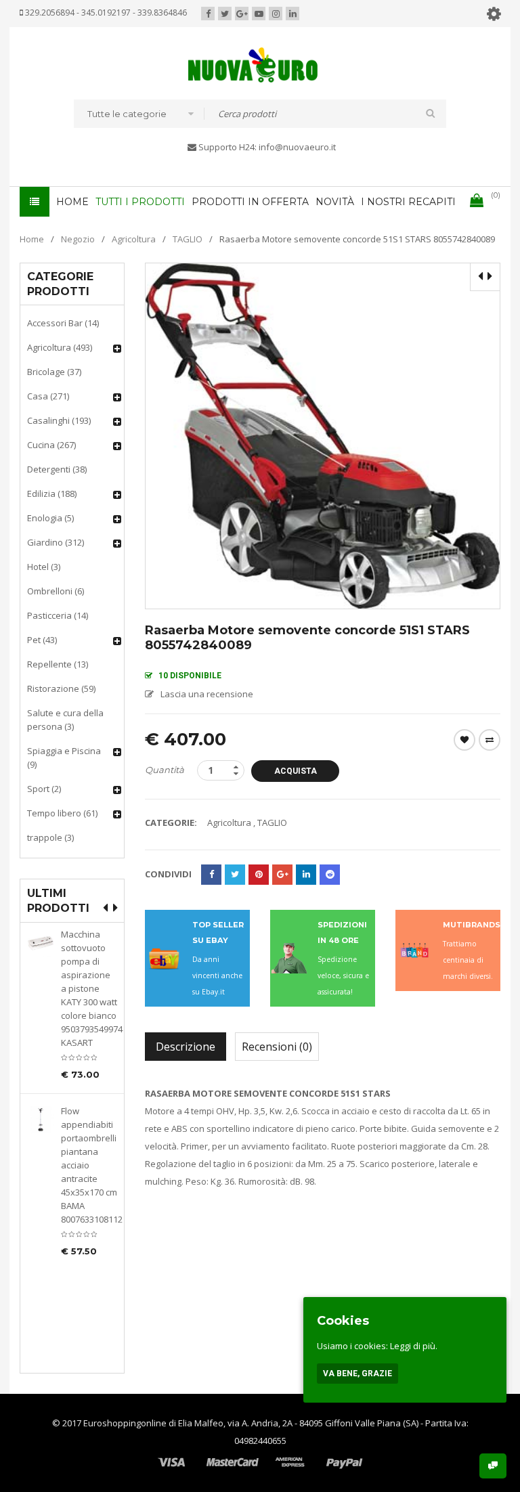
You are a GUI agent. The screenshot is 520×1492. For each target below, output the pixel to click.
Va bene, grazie (357, 1373)
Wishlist (464, 740)
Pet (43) (42, 640)
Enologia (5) (50, 518)
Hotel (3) (43, 567)
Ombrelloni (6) (55, 591)
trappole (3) (50, 837)
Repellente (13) (57, 664)
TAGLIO (187, 239)
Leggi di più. (413, 1346)
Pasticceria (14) (57, 615)
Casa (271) (48, 396)
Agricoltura (134, 239)
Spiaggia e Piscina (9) (64, 757)
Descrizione (185, 1046)
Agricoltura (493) (59, 347)
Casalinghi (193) (59, 420)
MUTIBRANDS (471, 924)
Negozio (78, 239)
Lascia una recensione (206, 694)
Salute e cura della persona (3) (65, 719)
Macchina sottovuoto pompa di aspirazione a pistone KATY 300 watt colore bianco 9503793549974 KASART (89, 988)
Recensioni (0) (277, 1046)
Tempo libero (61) (62, 813)
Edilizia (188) (52, 493)
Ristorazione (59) (61, 688)
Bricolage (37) (54, 372)
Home (32, 239)
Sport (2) (44, 789)
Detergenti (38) (57, 469)
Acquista (295, 771)
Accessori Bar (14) (63, 323)
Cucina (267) (51, 445)
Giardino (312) (55, 542)
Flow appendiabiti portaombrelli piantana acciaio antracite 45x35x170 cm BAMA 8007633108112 (89, 1165)
